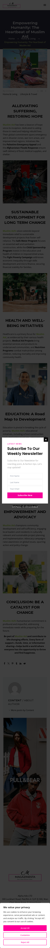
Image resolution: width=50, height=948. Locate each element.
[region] (25, 925)
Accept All (25, 928)
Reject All (25, 942)
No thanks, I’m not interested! (25, 507)
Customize (25, 935)
